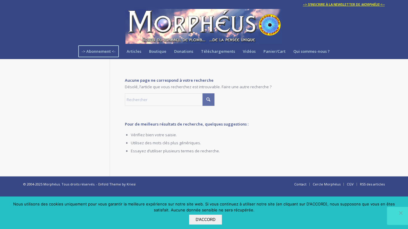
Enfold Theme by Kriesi (117, 184)
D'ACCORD (205, 219)
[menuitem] (342, 4)
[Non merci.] (401, 213)
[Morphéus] (204, 26)
